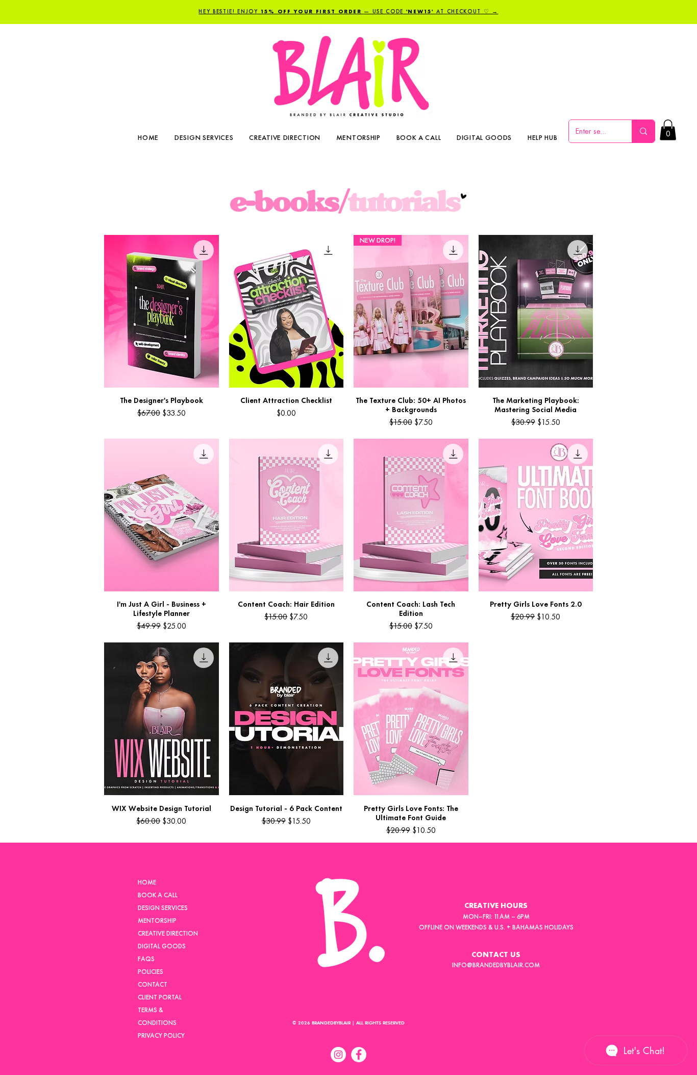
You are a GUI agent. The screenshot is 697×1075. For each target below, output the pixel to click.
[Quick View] (161, 311)
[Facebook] (358, 1054)
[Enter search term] (643, 131)
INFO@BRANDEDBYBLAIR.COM (496, 965)
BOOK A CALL (158, 895)
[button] (542, 137)
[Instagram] (338, 1054)
